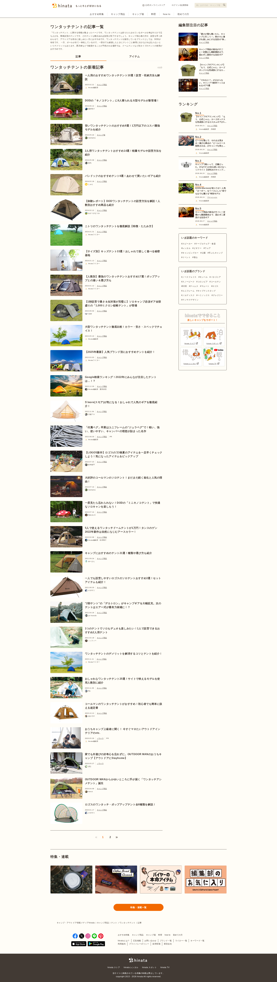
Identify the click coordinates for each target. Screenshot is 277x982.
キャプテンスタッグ (207, 291)
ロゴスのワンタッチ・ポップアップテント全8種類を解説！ (120, 804)
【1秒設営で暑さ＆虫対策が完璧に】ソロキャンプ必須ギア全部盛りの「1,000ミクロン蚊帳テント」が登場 (123, 303)
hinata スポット (149, 967)
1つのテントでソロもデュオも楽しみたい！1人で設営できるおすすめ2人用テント (122, 630)
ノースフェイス (189, 277)
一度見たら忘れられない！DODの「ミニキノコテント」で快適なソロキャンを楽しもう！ (122, 504)
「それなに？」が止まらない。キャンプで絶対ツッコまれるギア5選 (212, 83)
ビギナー (197, 248)
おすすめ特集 (97, 14)
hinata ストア (114, 967)
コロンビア (203, 282)
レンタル (186, 248)
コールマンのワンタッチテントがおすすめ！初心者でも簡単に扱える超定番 (123, 706)
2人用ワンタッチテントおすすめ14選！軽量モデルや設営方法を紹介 (123, 152)
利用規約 (122, 944)
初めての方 (183, 14)
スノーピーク (188, 282)
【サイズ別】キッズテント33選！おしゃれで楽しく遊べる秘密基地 (122, 253)
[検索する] (224, 5)
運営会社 (168, 944)
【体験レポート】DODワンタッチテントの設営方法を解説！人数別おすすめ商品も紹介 (122, 203)
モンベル (204, 277)
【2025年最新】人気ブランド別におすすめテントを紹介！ (120, 352)
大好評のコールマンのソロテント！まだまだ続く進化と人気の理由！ (123, 479)
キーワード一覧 (197, 941)
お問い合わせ (150, 941)
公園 (204, 253)
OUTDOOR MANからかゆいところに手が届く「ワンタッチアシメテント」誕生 (123, 781)
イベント (186, 257)
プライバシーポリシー (139, 944)
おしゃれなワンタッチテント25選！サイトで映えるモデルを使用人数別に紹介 (122, 680)
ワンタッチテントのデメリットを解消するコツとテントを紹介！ (123, 653)
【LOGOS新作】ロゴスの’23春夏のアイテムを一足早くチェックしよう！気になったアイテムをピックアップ (123, 454)
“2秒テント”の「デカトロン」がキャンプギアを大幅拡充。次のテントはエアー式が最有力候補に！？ (123, 605)
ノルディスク (188, 295)
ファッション (212, 197)
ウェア (208, 248)
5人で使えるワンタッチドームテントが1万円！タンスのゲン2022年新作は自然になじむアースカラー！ (121, 530)
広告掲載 (137, 941)
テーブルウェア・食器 (206, 244)
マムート (205, 286)
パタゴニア (216, 277)
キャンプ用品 (118, 14)
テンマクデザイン (190, 300)
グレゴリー (218, 295)
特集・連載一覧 (138, 907)
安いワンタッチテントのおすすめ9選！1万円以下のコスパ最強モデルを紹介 (122, 127)
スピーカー (187, 244)
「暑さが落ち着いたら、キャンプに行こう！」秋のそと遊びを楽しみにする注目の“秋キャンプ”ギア (212, 37)
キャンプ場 (138, 14)
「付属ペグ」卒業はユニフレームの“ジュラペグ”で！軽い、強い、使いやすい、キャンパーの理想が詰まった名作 (122, 429)
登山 (195, 257)
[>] (116, 837)
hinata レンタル (131, 967)
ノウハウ (100, 738)
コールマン (216, 282)
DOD (184, 286)
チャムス (194, 286)
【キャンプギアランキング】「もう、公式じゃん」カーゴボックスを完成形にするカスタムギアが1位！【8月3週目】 (212, 68)
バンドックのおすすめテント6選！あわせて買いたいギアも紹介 (123, 176)
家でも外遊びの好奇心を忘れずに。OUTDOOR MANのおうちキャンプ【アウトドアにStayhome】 (123, 756)
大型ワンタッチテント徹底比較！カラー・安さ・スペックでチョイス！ (123, 328)
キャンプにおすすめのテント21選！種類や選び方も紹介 (118, 553)
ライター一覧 (181, 941)
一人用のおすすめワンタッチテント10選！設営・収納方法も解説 (122, 77)
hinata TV (164, 967)
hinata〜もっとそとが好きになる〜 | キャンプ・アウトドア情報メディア (138, 959)
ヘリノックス (204, 295)
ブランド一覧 (166, 941)
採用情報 (156, 944)
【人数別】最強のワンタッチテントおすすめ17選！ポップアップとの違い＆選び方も (122, 278)
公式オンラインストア (155, 5)
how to (166, 14)
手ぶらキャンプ (216, 253)
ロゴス (215, 286)
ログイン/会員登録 (180, 5)
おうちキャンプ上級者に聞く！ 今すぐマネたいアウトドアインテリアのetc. (122, 731)
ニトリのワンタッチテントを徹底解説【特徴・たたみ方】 (119, 226)
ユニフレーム (188, 291)
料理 (153, 14)
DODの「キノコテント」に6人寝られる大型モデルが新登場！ (122, 100)
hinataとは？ (124, 941)
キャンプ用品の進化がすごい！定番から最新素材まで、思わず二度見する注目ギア (212, 52)
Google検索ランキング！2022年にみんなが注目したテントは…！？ (121, 379)
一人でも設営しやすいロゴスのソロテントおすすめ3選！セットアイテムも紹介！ (123, 580)
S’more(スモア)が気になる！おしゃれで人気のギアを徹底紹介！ (121, 404)
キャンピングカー (190, 253)
